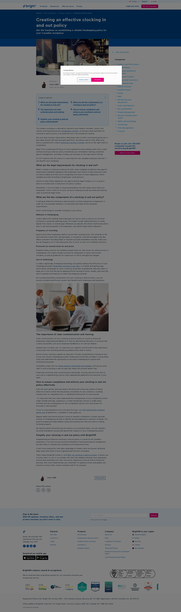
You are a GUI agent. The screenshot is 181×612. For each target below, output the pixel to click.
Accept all (97, 79)
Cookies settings (84, 79)
